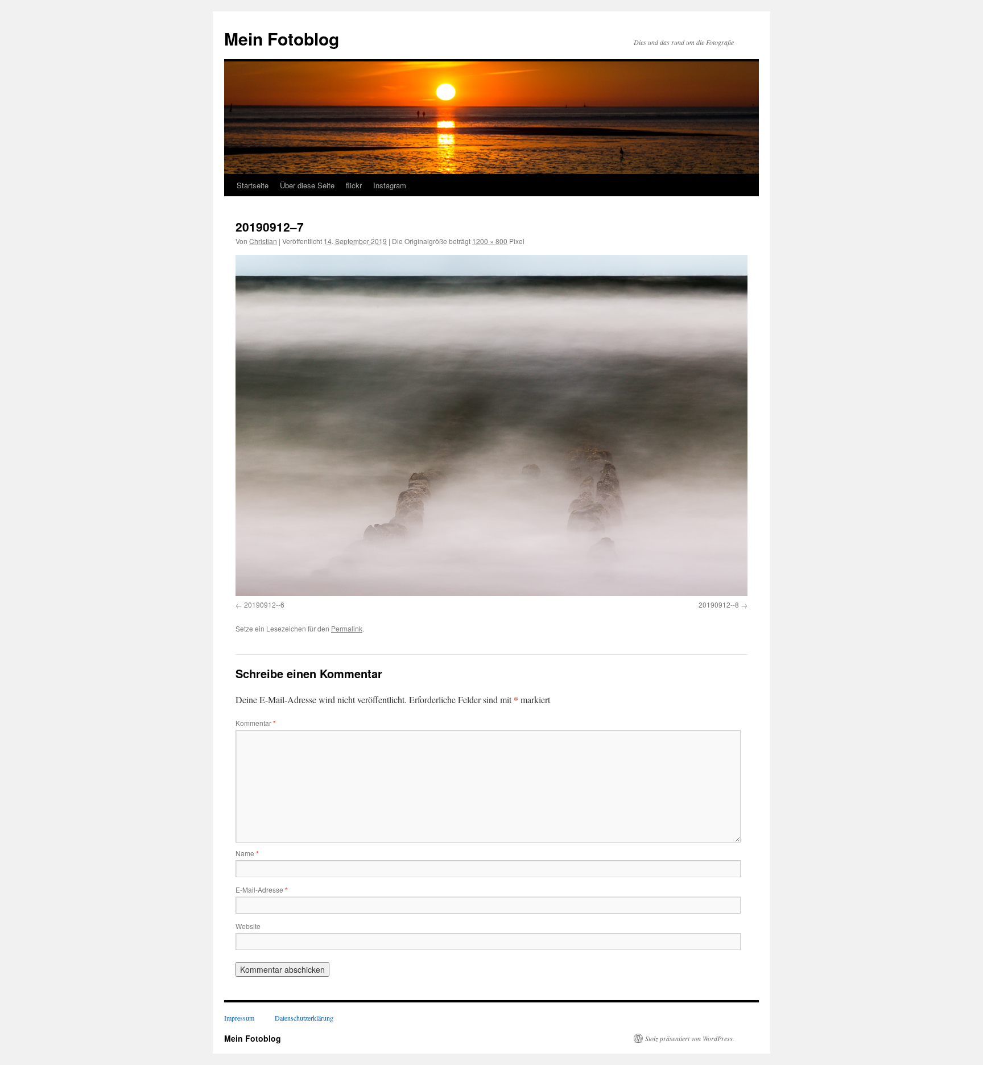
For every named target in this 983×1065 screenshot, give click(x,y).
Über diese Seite (307, 185)
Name (247, 853)
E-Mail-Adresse (262, 889)
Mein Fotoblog (281, 38)
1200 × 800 (489, 241)
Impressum (239, 1017)
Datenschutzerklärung (304, 1017)
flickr (354, 185)
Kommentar (256, 723)
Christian (263, 241)
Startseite (253, 185)
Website (248, 926)
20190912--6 (264, 604)
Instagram (389, 185)
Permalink (346, 628)
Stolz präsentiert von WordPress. (689, 1038)
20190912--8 (719, 604)
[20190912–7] (491, 425)
